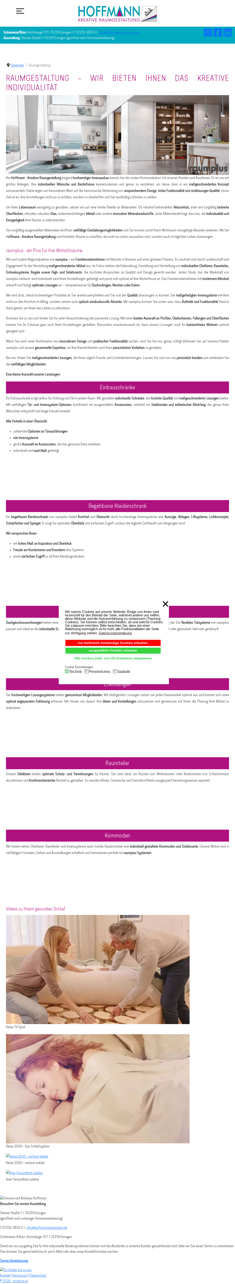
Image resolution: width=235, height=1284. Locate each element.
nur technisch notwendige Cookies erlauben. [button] (113, 643)
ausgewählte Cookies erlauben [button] (113, 650)
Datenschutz (38, 1276)
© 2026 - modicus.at (14, 1281)
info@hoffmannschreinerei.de (119, 32)
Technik (75, 671)
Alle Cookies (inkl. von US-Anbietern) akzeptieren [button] (113, 658)
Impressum (20, 1276)
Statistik (123, 671)
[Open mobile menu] (19, 11)
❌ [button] (165, 604)
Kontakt (5, 1276)
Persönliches (99, 671)
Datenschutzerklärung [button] (115, 633)
